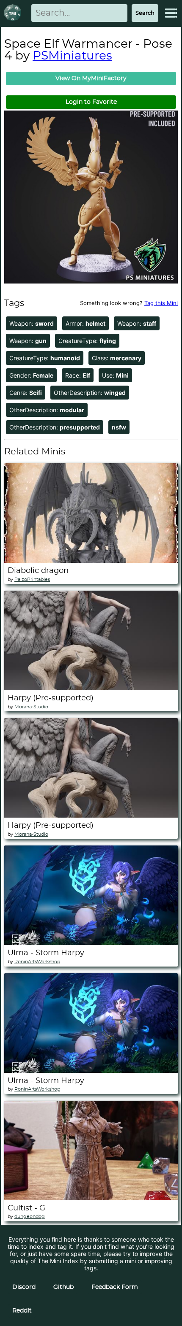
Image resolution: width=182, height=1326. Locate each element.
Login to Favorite (91, 102)
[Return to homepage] (14, 13)
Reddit (22, 1311)
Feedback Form (114, 1287)
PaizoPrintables (32, 579)
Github (63, 1287)
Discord (24, 1287)
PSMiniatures (72, 56)
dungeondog (29, 1216)
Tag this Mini (161, 303)
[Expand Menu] (171, 13)
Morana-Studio (31, 707)
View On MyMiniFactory (91, 78)
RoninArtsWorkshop (37, 961)
